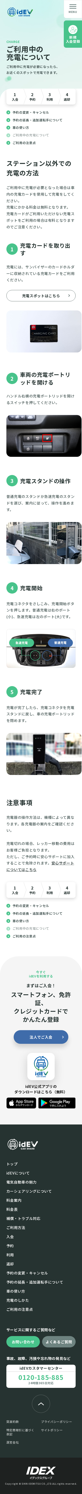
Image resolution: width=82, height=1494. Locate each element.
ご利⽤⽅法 (15, 1227)
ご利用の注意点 (24, 143)
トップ (12, 1164)
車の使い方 (21, 127)
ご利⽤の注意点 (19, 1309)
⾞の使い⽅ (15, 1291)
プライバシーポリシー (56, 1421)
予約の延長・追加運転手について (38, 120)
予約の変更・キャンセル (31, 112)
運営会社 (12, 1442)
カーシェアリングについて (29, 1191)
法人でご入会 (41, 1037)
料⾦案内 (14, 1200)
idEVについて (18, 1173)
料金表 (12, 1209)
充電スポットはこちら (41, 295)
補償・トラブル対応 (23, 1218)
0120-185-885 (41, 1377)
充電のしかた (17, 1300)
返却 (67, 96)
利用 (49, 96)
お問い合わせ (23, 1341)
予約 (32, 96)
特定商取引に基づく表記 (20, 1432)
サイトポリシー (52, 1430)
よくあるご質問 (59, 1341)
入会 (15, 96)
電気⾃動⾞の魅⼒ (21, 1182)
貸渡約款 (12, 1421)
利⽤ (10, 1254)
